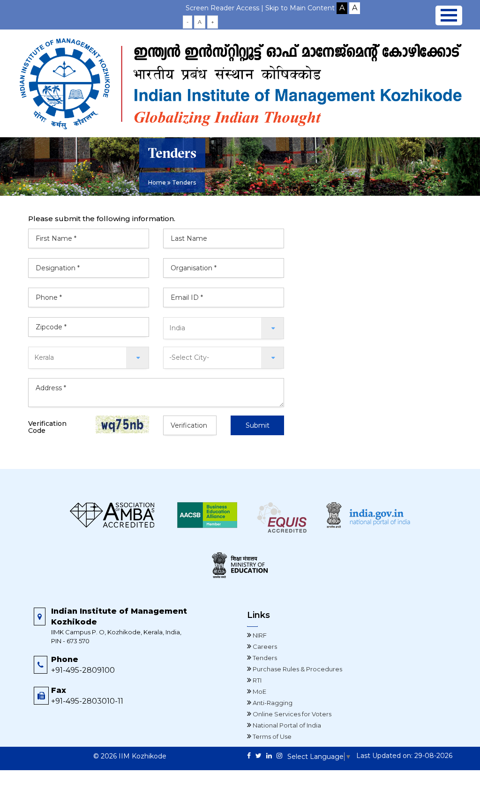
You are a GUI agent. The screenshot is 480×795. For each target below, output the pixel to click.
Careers (264, 646)
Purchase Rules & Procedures (296, 669)
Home (157, 182)
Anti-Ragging (271, 702)
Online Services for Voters (291, 714)
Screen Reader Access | (225, 8)
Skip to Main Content (300, 8)
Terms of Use (271, 736)
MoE (258, 691)
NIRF (259, 635)
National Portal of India (286, 725)
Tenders (264, 657)
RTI (256, 680)
